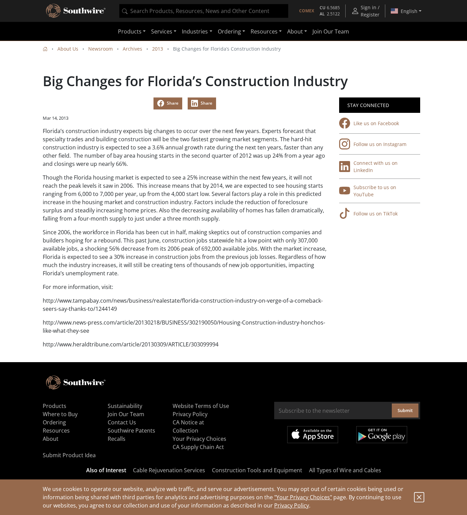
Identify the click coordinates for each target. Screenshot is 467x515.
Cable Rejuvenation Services (169, 470)
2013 (157, 48)
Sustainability (125, 406)
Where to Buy (60, 414)
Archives (132, 48)
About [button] (295, 31)
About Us (67, 48)
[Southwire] (76, 11)
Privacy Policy (291, 505)
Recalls (116, 439)
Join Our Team (330, 31)
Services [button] (161, 31)
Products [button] (130, 31)
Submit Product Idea (69, 455)
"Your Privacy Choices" (303, 497)
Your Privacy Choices (199, 439)
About (50, 439)
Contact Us (122, 422)
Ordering (54, 422)
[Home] (45, 48)
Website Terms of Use (201, 406)
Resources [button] (264, 31)
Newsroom (100, 48)
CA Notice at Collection (188, 426)
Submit (405, 410)
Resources (56, 430)
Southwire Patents (131, 430)
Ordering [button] (229, 31)
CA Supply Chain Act (198, 447)
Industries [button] (195, 31)
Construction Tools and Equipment (257, 470)
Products (54, 406)
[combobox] (203, 11)
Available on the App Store (312, 434)
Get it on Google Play (381, 434)
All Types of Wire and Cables (345, 470)
